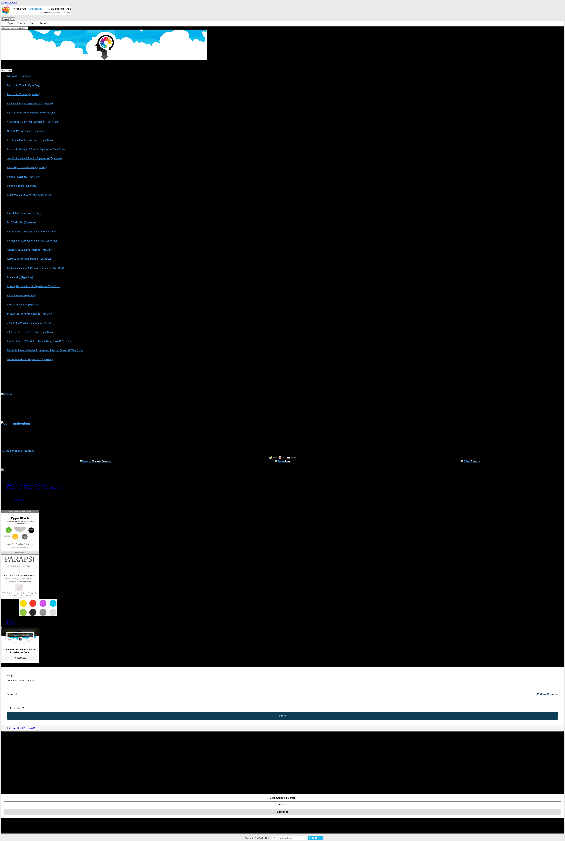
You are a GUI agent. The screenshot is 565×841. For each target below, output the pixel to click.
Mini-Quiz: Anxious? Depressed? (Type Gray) (30, 359)
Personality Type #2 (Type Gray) (23, 94)
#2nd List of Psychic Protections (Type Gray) (30, 323)
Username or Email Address (21, 680)
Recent (10, 620)
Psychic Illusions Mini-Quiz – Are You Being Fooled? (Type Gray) (40, 341)
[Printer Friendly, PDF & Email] (282, 457)
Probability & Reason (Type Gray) (24, 213)
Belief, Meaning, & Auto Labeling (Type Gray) (30, 195)
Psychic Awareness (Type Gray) (23, 176)
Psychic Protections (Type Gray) (23, 304)
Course (21, 23)
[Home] (3, 23)
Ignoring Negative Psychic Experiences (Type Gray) (33, 286)
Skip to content (9, 2)
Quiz (32, 23)
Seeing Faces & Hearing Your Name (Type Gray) (31, 231)
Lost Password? (26, 728)
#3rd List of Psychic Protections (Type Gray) (30, 332)
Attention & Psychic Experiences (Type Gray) (30, 103)
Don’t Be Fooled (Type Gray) (21, 222)
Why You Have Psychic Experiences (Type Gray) (31, 112)
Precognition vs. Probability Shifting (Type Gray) (32, 240)
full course (6, 71)
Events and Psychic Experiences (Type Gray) (30, 140)
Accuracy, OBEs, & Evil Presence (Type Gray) (30, 249)
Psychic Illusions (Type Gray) (22, 185)
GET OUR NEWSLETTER (257, 838)
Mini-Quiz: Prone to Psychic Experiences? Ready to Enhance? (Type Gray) (45, 350)
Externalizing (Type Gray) (20, 277)
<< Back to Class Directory (17, 451)
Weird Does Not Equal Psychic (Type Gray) (29, 259)
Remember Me (17, 708)
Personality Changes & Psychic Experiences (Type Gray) (36, 149)
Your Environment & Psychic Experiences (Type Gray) (34, 158)
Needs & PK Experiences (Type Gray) (26, 131)
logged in (19, 499)
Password (12, 694)
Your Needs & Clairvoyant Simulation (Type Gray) (32, 121)
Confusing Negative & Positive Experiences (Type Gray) (35, 268)
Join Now (11, 728)
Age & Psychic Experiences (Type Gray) (27, 167)
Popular (11, 623)
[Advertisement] (89, 768)
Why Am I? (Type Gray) (19, 76)
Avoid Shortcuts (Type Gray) (21, 295)
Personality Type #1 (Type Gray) (23, 85)
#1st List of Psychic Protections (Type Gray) (30, 313)
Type (10, 23)
